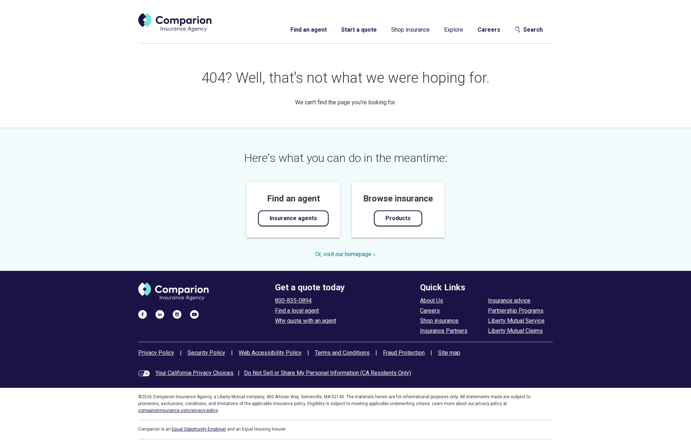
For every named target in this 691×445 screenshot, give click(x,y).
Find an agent (308, 29)
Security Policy (206, 352)
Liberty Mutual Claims (515, 330)
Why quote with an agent (305, 320)
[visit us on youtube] (194, 314)
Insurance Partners (444, 330)
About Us (431, 300)
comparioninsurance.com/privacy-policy (178, 410)
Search (533, 29)
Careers (489, 29)
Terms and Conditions (342, 352)
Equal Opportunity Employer (199, 429)
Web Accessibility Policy (270, 352)
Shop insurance (410, 29)
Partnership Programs (515, 310)
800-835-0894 (293, 300)
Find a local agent (297, 310)
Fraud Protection (404, 352)
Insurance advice (509, 300)
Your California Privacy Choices (194, 372)
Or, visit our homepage (343, 254)
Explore (453, 29)
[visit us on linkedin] (159, 314)
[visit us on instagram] (177, 314)
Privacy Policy (156, 352)
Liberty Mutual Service (516, 320)
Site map (449, 352)
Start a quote (359, 29)
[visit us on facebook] (142, 314)
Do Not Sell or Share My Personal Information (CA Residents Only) (327, 372)
